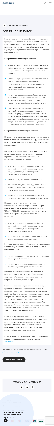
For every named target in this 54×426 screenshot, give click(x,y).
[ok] (32, 387)
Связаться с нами (14, 360)
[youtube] (21, 387)
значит (8, 417)
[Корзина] (45, 3)
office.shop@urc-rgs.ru (11, 352)
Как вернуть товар (17, 30)
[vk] (27, 387)
